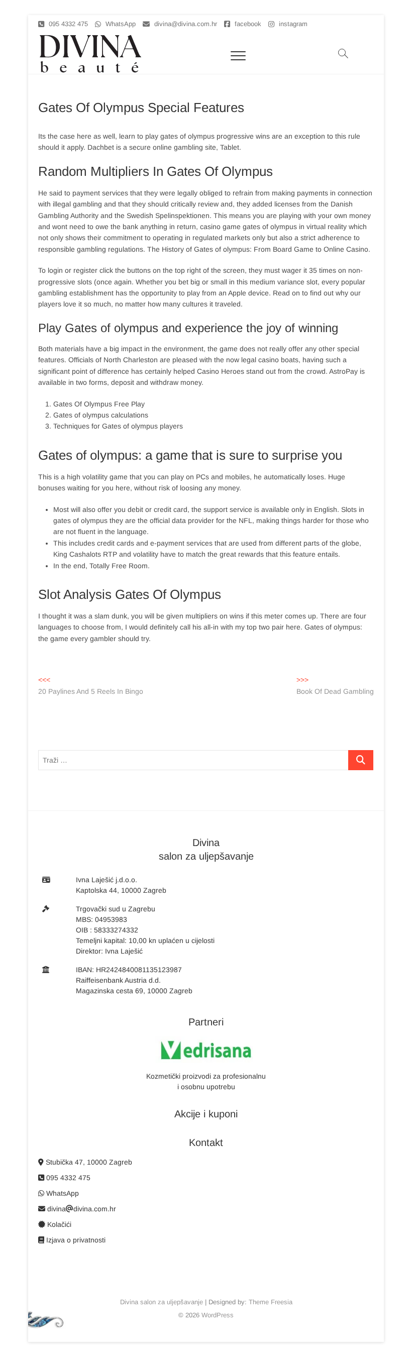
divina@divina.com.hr (184, 24)
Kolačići (58, 1224)
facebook (247, 24)
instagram (292, 24)
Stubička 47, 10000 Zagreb (88, 1162)
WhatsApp (120, 24)
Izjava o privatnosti (75, 1240)
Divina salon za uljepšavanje (161, 1302)
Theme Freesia (270, 1302)
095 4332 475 (67, 24)
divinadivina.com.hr (80, 1209)
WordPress (217, 1315)
